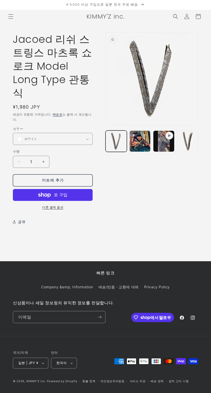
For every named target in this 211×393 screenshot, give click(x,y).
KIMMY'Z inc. (36, 381)
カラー (18, 129)
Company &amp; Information (67, 287)
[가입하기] (99, 317)
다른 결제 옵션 (52, 207)
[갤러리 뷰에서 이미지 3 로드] (187, 141)
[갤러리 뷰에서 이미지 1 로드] (116, 141)
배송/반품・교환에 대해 (119, 287)
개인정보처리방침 (112, 381)
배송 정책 (157, 381)
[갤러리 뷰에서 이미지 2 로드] (140, 141)
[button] (10, 16)
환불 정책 (88, 381)
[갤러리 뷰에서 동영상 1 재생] (163, 141)
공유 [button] (21, 221)
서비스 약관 (138, 381)
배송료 (58, 114)
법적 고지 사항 (179, 381)
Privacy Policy (157, 287)
